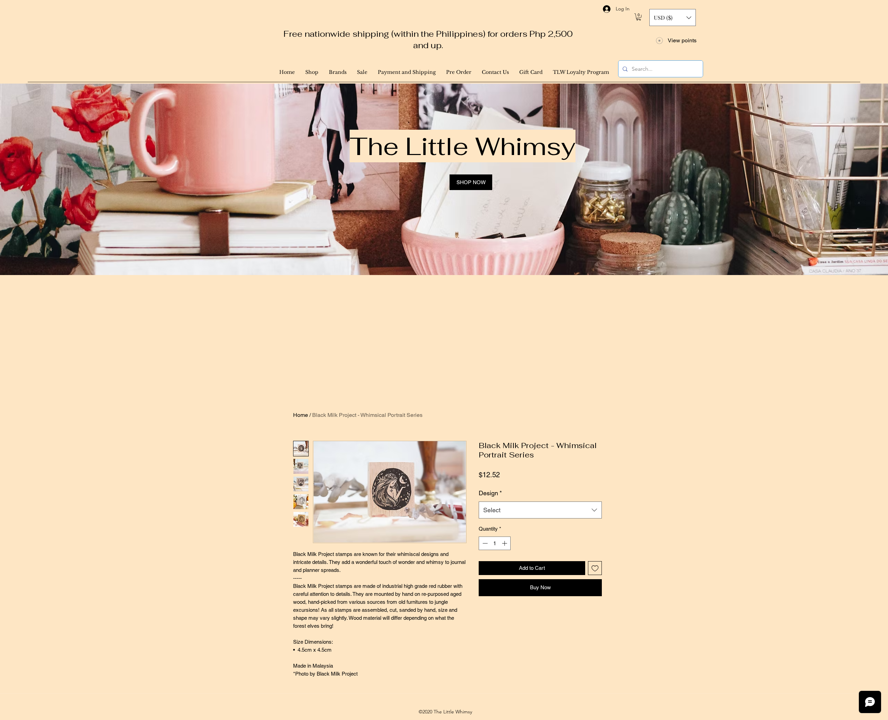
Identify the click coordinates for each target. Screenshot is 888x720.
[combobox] (540, 510)
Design (490, 493)
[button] (638, 17)
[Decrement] (484, 543)
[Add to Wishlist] (595, 568)
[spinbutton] (495, 543)
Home (300, 415)
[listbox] (672, 17)
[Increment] (505, 543)
